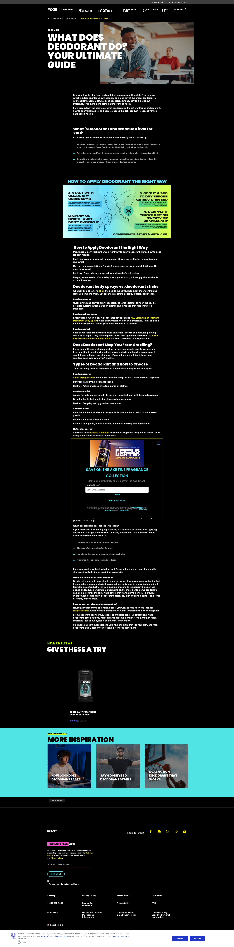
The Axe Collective (105, 10)
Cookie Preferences (121, 936)
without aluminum (99, 433)
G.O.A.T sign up (150, 10)
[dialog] (117, 478)
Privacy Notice (124, 510)
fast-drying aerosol (85, 378)
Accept (197, 938)
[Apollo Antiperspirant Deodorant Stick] (85, 686)
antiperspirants (81, 611)
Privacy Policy (62, 936)
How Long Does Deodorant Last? (65, 777)
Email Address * (92, 485)
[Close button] (158, 443)
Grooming (57, 800)
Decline (180, 938)
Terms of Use (46, 936)
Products (67, 9)
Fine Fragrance (85, 10)
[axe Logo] (52, 831)
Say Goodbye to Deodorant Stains (115, 777)
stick (101, 291)
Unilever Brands (137, 507)
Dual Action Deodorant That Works (163, 775)
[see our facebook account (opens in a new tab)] (150, 831)
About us (166, 10)
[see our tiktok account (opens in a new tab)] (176, 831)
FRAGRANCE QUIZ (129, 10)
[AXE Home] (52, 9)
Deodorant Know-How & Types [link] (94, 19)
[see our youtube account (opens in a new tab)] (185, 831)
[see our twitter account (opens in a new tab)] (159, 831)
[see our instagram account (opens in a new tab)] (168, 831)
